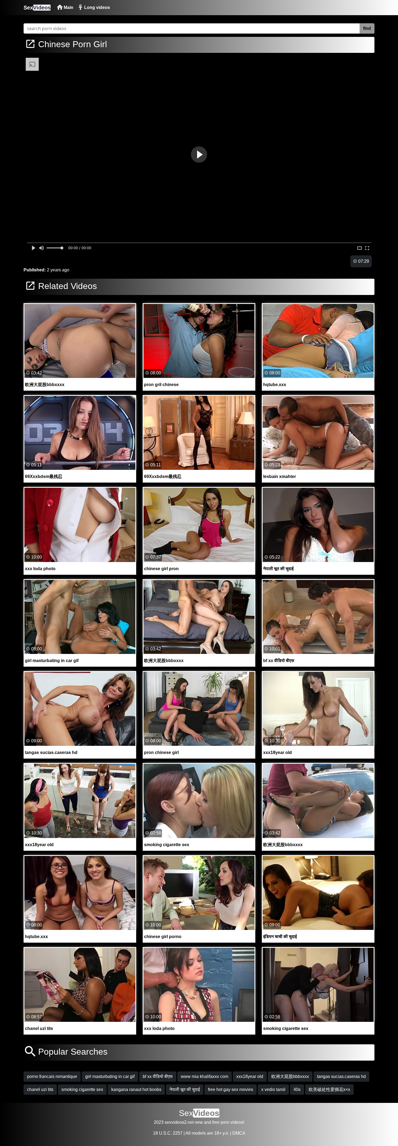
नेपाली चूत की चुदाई (184, 1089)
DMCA (238, 1133)
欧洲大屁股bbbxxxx (290, 1076)
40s (297, 1089)
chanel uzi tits (40, 1089)
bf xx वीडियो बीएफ (158, 1076)
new (199, 1122)
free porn (220, 1122)
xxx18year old (249, 1076)
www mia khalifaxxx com (204, 1076)
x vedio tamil (273, 1089)
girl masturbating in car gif (110, 1076)
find (367, 28)
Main (68, 7)
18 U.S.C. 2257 (167, 1133)
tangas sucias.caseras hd (341, 1076)
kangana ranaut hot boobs (136, 1089)
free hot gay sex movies (230, 1089)
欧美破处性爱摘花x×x (329, 1089)
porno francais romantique (52, 1076)
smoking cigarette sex (82, 1089)
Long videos (96, 7)
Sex (37, 8)
